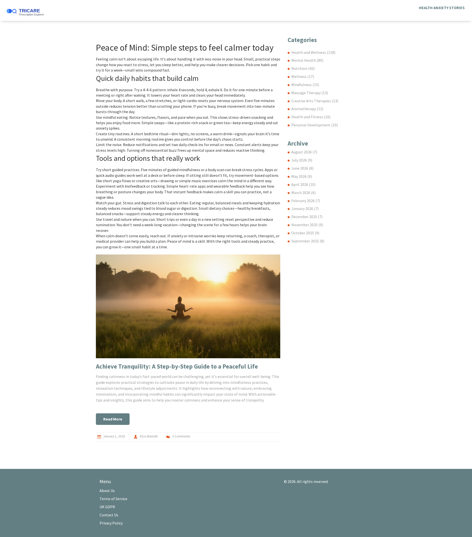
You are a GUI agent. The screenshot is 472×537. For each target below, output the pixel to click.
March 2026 (303, 192)
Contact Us (109, 514)
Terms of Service (113, 498)
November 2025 (307, 224)
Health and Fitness (310, 116)
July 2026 (301, 160)
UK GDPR (107, 506)
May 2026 (301, 176)
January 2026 (305, 208)
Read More (112, 419)
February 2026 (305, 200)
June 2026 (302, 168)
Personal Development (314, 124)
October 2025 (305, 232)
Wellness (302, 76)
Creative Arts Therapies (314, 100)
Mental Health (307, 60)
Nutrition (303, 68)
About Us (107, 490)
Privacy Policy (111, 523)
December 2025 (307, 216)
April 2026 (303, 184)
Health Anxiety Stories (442, 7)
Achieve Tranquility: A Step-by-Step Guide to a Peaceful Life (177, 366)
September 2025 (307, 241)
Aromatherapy (307, 108)
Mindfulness (305, 84)
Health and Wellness (313, 52)
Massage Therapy (309, 92)
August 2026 (304, 151)
